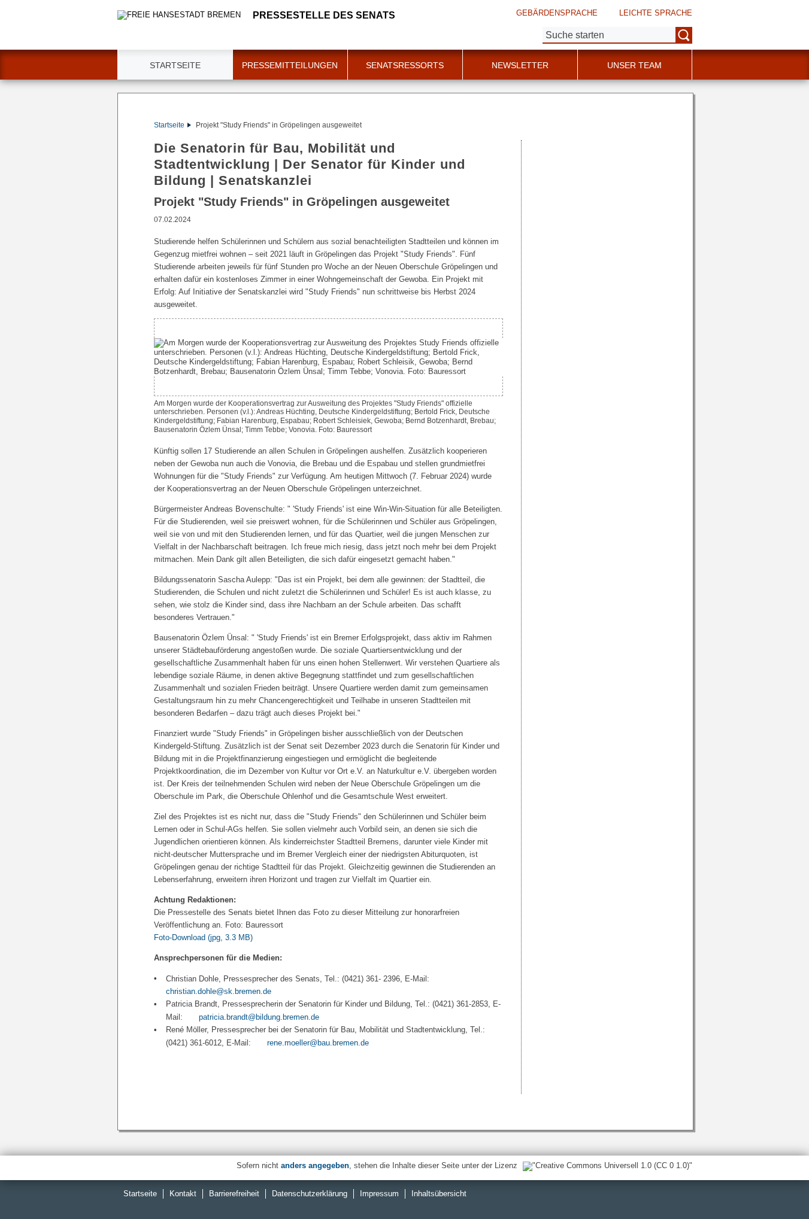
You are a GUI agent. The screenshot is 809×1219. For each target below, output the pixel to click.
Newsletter (520, 65)
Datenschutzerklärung (309, 1193)
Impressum (379, 1193)
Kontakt (182, 1193)
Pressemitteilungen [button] (290, 65)
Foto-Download (203, 937)
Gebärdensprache (557, 12)
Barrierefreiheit (234, 1193)
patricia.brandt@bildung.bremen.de (259, 1017)
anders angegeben (315, 1165)
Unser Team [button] (634, 65)
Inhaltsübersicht (438, 1193)
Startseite (175, 65)
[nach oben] (772, 1182)
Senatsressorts (405, 65)
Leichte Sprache (655, 12)
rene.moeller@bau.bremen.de (318, 1042)
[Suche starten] (683, 35)
